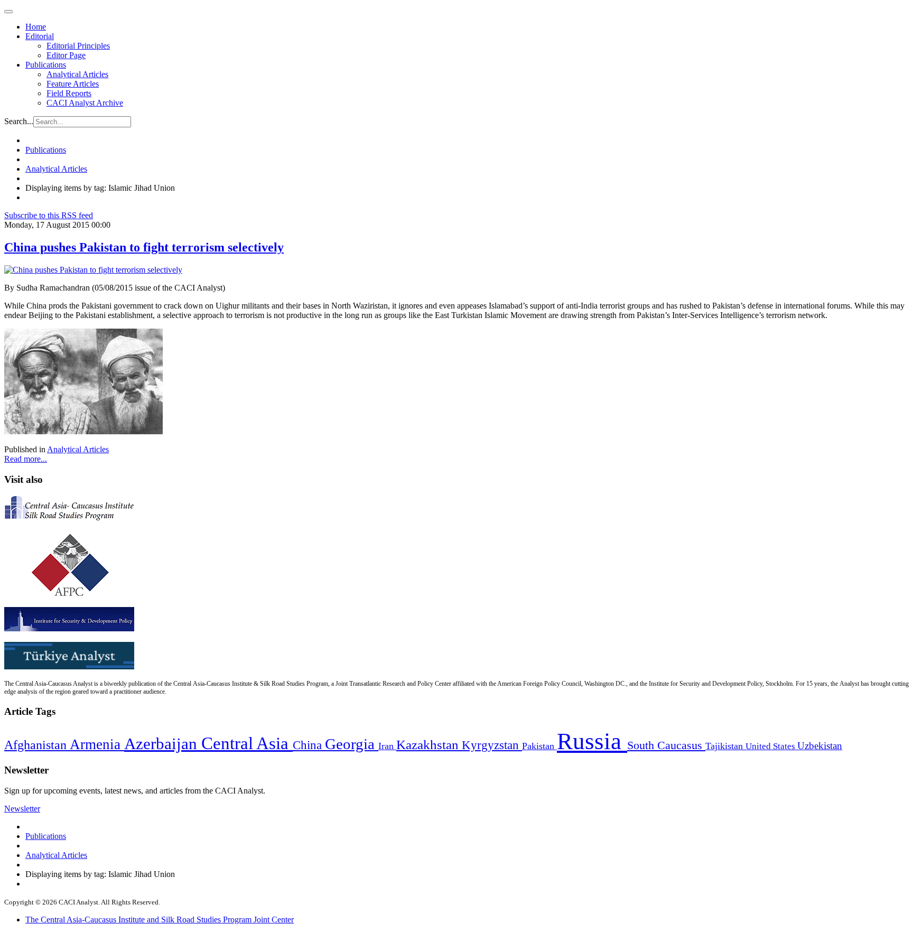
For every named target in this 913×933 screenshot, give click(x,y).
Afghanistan (37, 745)
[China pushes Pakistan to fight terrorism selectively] (93, 269)
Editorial (39, 36)
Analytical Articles (77, 74)
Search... (18, 121)
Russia (592, 741)
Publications (45, 64)
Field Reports (68, 93)
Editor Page (66, 55)
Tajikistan (725, 746)
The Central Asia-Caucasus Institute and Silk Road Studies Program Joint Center (159, 919)
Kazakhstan (429, 745)
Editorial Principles (78, 45)
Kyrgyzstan (492, 745)
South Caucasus (666, 745)
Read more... (25, 458)
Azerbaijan (162, 744)
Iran (387, 746)
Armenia (97, 744)
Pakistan (539, 746)
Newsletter (22, 808)
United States (771, 746)
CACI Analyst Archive (84, 102)
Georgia (351, 743)
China (309, 745)
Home (35, 26)
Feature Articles (72, 83)
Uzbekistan (819, 745)
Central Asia (247, 743)
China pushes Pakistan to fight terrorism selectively (144, 247)
